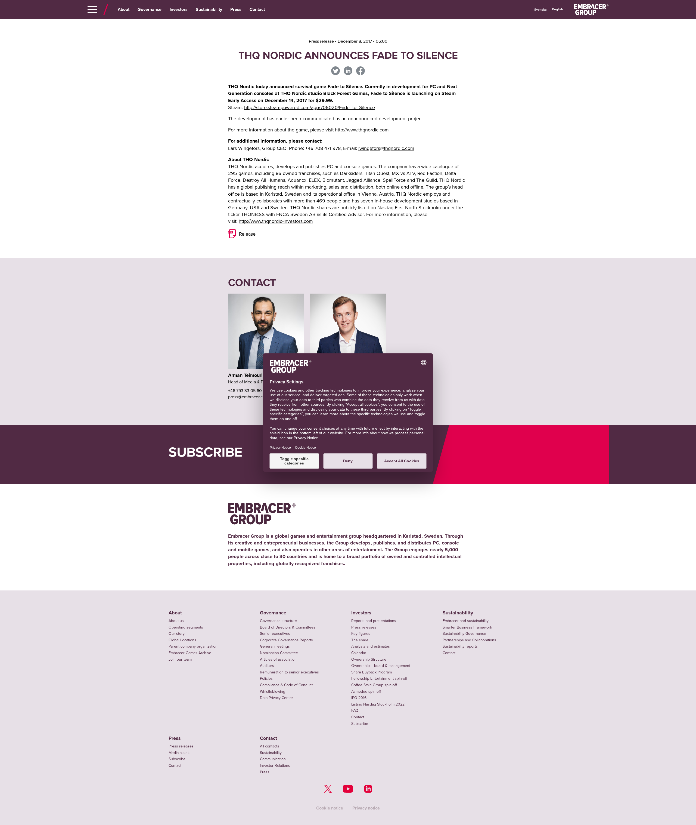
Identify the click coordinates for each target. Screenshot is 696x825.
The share (359, 640)
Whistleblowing (272, 691)
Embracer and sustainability (466, 620)
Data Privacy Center (276, 697)
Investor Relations (275, 765)
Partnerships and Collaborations (469, 640)
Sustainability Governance (464, 633)
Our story (177, 633)
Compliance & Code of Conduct (286, 685)
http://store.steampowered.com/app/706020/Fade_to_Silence (309, 107)
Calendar (358, 652)
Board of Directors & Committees (287, 627)
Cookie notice (329, 808)
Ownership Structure (368, 659)
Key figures (360, 633)
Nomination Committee (279, 652)
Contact (257, 9)
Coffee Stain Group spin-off (374, 685)
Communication (273, 759)
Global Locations (182, 640)
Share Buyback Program (371, 672)
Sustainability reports (460, 646)
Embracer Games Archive (190, 652)
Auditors (267, 665)
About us (176, 620)
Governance (149, 9)
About (123, 9)
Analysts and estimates (370, 646)
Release (247, 233)
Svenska (540, 9)
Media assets (180, 752)
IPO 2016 (358, 697)
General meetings (275, 646)
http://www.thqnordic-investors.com (276, 221)
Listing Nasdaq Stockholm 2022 (378, 704)
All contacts (269, 746)
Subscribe (359, 723)
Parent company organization (193, 646)
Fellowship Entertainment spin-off (379, 678)
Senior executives (275, 633)
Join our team (180, 659)
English (557, 9)
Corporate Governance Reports (286, 640)
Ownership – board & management (380, 665)
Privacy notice (366, 808)
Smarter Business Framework (467, 627)
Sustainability (209, 9)
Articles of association (278, 659)
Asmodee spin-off (366, 691)
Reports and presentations (373, 620)
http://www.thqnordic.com (362, 129)
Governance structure (278, 620)
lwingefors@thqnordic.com (386, 148)
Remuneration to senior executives (289, 672)
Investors (179, 9)
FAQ (354, 710)
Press (235, 9)
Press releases (363, 627)
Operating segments (186, 627)
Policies (266, 678)
